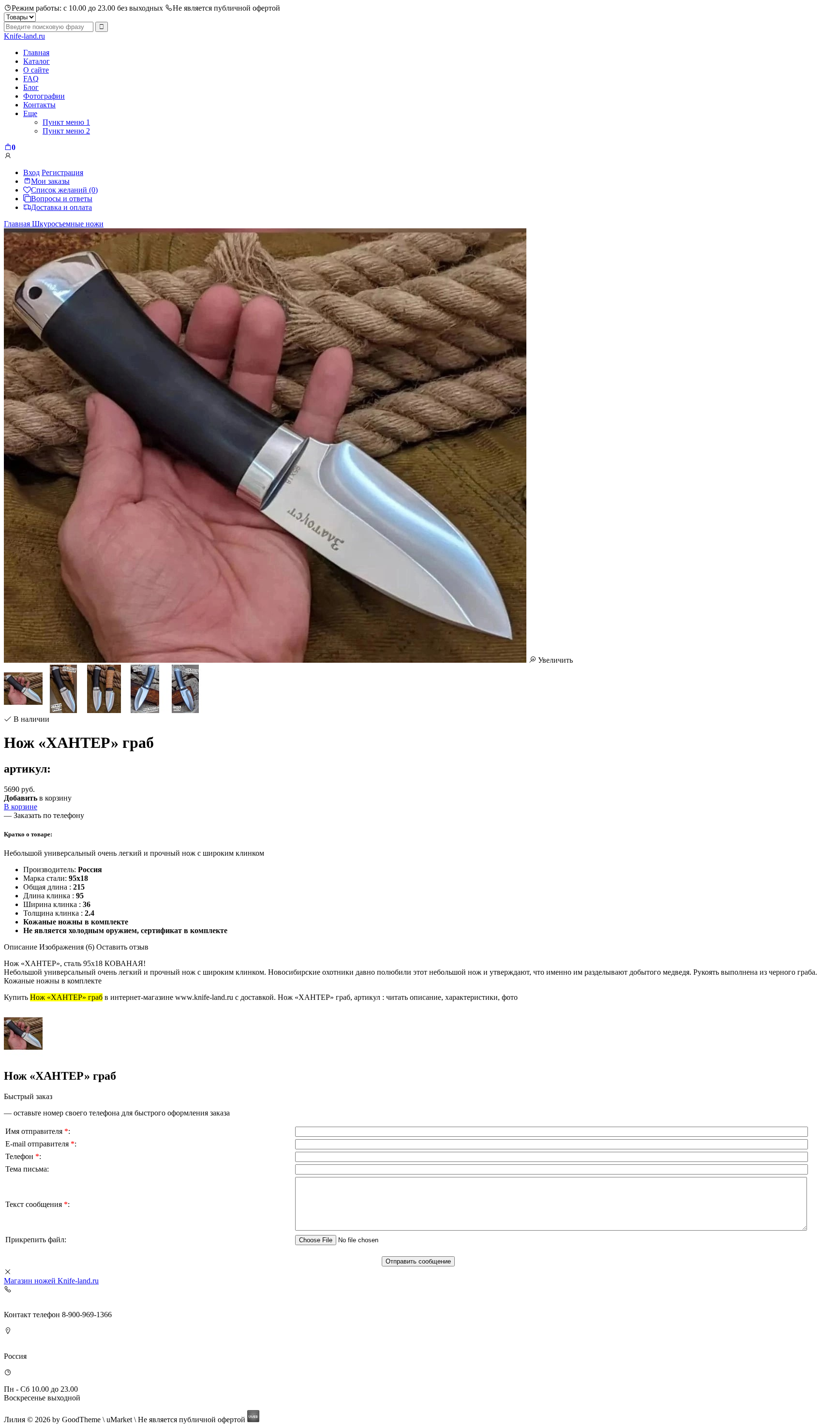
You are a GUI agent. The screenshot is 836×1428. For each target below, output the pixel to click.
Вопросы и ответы (61, 198)
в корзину (38, 798)
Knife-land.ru (24, 36)
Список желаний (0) (64, 190)
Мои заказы (50, 181)
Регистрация (62, 172)
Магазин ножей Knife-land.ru (51, 1281)
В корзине (20, 807)
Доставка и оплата (61, 207)
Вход (31, 172)
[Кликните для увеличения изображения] (265, 445)
